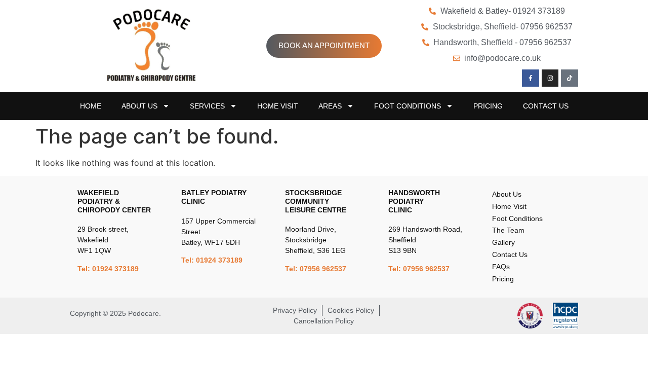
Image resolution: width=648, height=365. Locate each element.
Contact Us (546, 106)
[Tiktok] (569, 78)
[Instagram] (550, 78)
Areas (330, 106)
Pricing (488, 106)
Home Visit (277, 106)
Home (90, 106)
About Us (139, 106)
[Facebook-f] (530, 78)
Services (207, 106)
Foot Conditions (407, 106)
